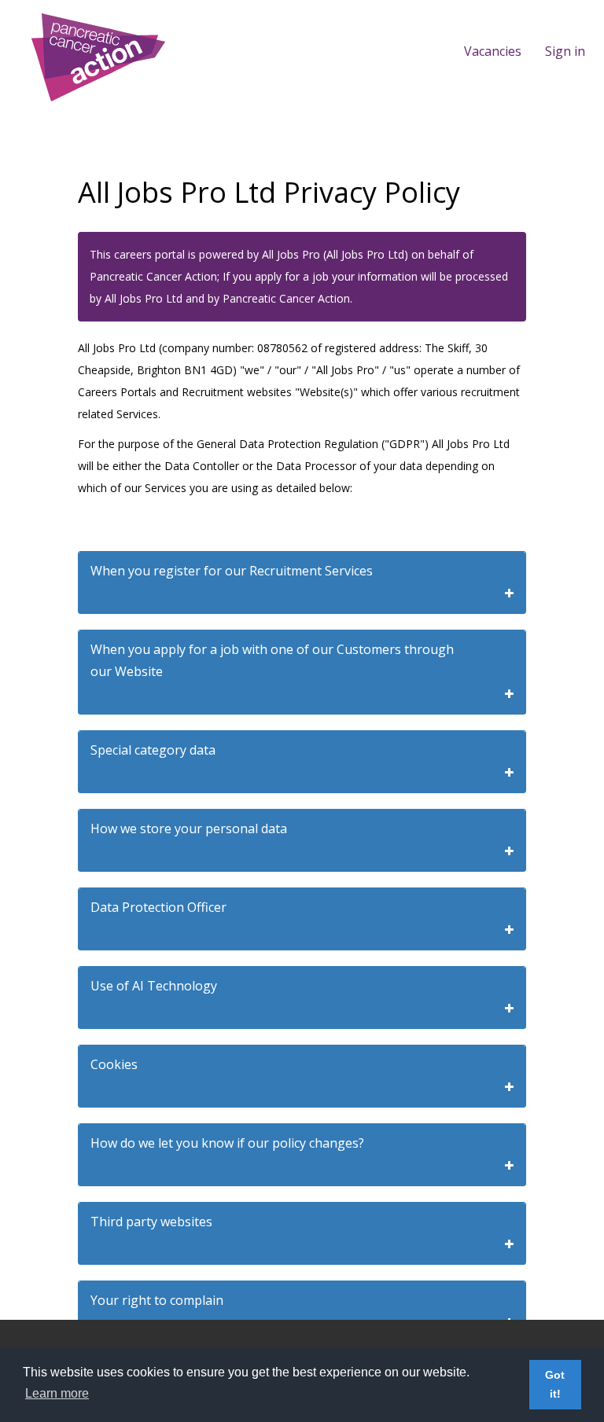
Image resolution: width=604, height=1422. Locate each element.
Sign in (565, 51)
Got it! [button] (555, 1384)
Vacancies (492, 51)
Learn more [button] (57, 1393)
